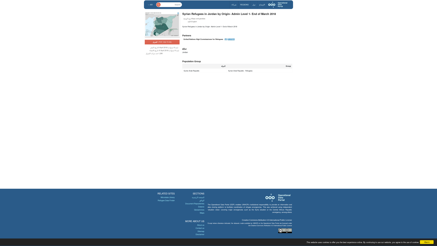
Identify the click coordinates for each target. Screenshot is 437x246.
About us (200, 225)
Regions (244, 4)
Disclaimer (200, 234)
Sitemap (201, 231)
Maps (202, 212)
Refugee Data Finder (166, 200)
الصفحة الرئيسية (198, 197)
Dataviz (201, 206)
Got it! (426, 242)
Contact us (200, 228)
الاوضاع (262, 4)
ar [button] (151, 4)
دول (253, 4)
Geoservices (199, 209)
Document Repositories (194, 203)
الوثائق (201, 200)
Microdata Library (168, 197)
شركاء (233, 4)
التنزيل (162, 42)
